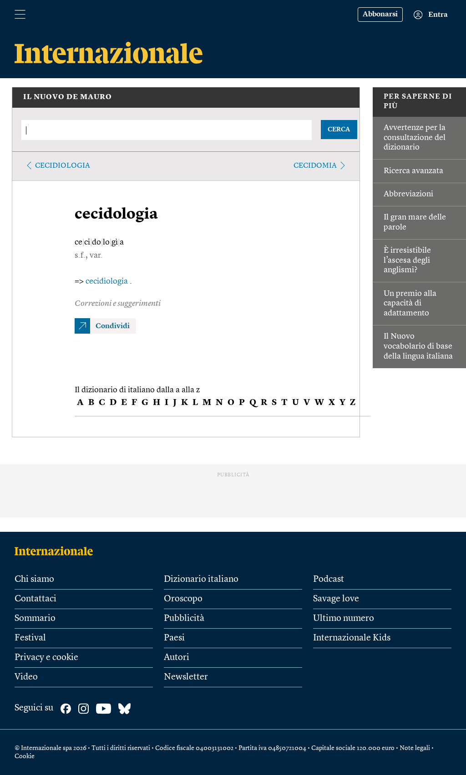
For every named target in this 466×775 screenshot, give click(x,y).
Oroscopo (183, 599)
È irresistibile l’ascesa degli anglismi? (407, 260)
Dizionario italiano (201, 579)
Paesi (174, 638)
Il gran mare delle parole (415, 222)
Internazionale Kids (351, 638)
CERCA (339, 129)
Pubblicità (184, 618)
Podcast (328, 579)
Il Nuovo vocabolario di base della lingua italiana (418, 346)
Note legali (415, 748)
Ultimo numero (343, 618)
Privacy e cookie (46, 657)
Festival (30, 638)
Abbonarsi (380, 14)
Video (26, 677)
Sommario (35, 618)
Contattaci (35, 599)
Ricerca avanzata (413, 171)
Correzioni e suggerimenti (118, 304)
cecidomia (315, 166)
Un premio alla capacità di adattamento (410, 303)
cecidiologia (62, 166)
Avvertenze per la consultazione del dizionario (415, 137)
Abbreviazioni (408, 194)
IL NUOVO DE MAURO (67, 97)
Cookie (25, 756)
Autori (176, 657)
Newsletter (186, 677)
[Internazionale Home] (57, 550)
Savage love (336, 599)
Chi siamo (34, 579)
